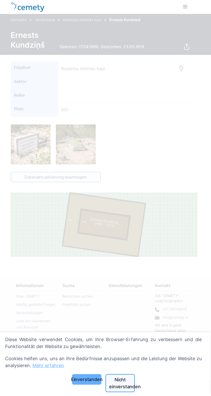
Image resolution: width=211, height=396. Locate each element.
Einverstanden (86, 379)
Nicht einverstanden (122, 383)
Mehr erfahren (48, 365)
